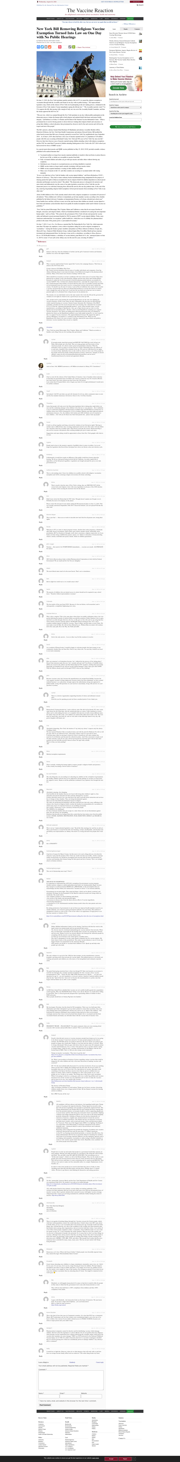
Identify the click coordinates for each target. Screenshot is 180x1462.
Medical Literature (123, 1430)
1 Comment (120, 37)
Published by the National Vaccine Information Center (52, 5)
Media (107, 18)
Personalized (95, 1440)
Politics (94, 1428)
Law (101, 18)
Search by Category (114, 105)
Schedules (121, 1433)
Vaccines (121, 1435)
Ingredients (121, 1428)
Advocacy (121, 1423)
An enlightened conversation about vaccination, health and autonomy (90, 14)
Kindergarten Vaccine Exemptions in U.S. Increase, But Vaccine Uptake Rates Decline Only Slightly (122, 59)
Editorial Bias (95, 1425)
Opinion (122, 18)
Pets (93, 1442)
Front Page (51, 18)
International (68, 1443)
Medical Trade (42, 1429)
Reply (41, 256)
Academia (41, 1424)
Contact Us (122, 1438)
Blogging (94, 1422)
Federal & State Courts (71, 1441)
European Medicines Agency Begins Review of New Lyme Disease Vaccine (123, 51)
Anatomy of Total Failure (116, 67)
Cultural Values (42, 1445)
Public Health (95, 1444)
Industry (40, 1427)
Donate (130, 19)
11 (44, 228)
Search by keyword (114, 99)
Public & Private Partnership (45, 1434)
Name (41, 1393)
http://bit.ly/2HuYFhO (58, 1195)
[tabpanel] (125, 51)
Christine (49, 327)
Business (114, 18)
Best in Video (42, 1418)
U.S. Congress (69, 1446)
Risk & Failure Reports (124, 1432)
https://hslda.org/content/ (58, 1305)
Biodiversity (68, 1424)
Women (94, 1446)
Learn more (95, 1458)
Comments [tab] (137, 29)
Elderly (93, 1435)
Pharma (40, 1431)
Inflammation (68, 1434)
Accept (111, 1459)
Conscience (41, 1443)
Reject (125, 1459)
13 (93, 237)
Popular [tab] (126, 29)
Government (41, 1426)
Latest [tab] (114, 29)
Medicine (94, 18)
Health (79, 18)
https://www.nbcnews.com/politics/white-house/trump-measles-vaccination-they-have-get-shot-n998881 (76, 1055)
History (93, 1427)
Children (94, 1434)
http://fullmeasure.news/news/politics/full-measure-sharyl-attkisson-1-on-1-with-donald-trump (77, 1082)
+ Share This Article (83, 47)
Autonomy (41, 1439)
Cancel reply (100, 1362)
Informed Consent (43, 1446)
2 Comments (123, 47)
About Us (60, 18)
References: (42, 241)
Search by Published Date (115, 117)
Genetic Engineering (70, 1427)
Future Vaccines (123, 1425)
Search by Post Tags (114, 111)
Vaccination (70, 18)
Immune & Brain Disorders (72, 1431)
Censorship (95, 1423)
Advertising (95, 1420)
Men (93, 1439)
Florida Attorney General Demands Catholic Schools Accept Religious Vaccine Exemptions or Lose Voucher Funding (123, 42)
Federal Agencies (69, 1439)
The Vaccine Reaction (90, 10)
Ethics (86, 18)
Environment (68, 1426)
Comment (43, 1369)
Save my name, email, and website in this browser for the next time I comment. (68, 1401)
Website (84, 1393)
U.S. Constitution (69, 1448)
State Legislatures (69, 1445)
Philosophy (41, 1448)
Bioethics (40, 1441)
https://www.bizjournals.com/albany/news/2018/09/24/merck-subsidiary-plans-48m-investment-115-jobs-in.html (74, 1184)
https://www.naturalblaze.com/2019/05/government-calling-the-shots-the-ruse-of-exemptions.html (74, 916)
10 (43, 205)
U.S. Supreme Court (70, 1450)
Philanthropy (41, 1432)
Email (62, 1393)
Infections (67, 1432)
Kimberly (72, 1362)
